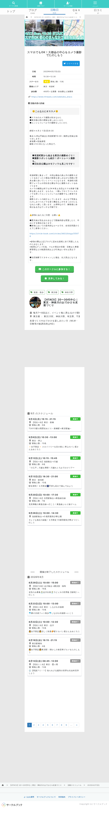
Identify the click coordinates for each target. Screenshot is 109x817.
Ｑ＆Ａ (76, 10)
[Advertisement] (54, 348)
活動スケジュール (74, 785)
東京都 (54, 292)
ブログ (33, 10)
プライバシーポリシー (76, 797)
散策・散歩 (38, 292)
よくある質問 (29, 797)
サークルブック (100, 804)
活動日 (54, 9)
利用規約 (61, 797)
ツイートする (72, 63)
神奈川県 (68, 292)
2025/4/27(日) (93, 785)
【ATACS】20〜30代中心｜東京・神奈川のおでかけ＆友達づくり (55, 17)
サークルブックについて (46, 797)
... (71, 725)
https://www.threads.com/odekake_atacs (51, 97)
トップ (11, 11)
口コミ (98, 10)
